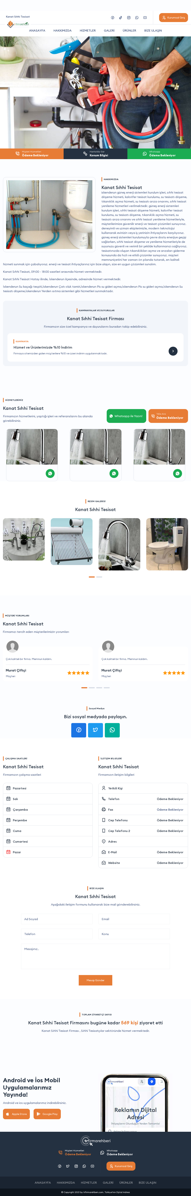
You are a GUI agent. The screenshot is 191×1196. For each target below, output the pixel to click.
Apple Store (19, 1114)
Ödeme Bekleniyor (170, 799)
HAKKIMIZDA (63, 30)
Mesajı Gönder (95, 980)
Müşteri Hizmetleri (78, 1152)
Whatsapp (120, 1152)
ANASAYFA (37, 30)
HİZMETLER (88, 30)
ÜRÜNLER (129, 30)
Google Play (50, 1114)
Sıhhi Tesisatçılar (92, 1031)
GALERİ (109, 30)
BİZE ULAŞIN (153, 30)
